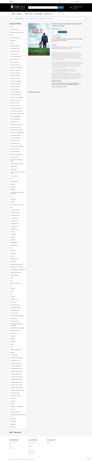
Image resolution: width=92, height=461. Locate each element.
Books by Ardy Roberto (15, 51)
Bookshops (38, 14)
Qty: (52, 31)
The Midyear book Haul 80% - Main (17, 390)
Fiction (11, 207)
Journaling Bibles (13, 242)
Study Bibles (12, 341)
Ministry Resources (14, 275)
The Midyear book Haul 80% (16, 382)
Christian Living (13, 169)
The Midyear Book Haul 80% (71, 38)
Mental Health (13, 261)
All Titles (12, 26)
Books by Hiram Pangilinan (15, 81)
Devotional (12, 184)
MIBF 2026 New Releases (15, 272)
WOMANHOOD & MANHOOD (16, 406)
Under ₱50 (12, 403)
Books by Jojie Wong (14, 89)
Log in (74, 1)
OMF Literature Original (15, 304)
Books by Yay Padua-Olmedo (16, 154)
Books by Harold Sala (14, 78)
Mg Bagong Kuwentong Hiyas (16, 264)
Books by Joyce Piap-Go (15, 100)
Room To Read (13, 333)
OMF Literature (12, 442)
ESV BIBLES (13, 199)
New (11, 280)
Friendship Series (13, 220)
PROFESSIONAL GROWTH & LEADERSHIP (16, 324)
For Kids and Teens (14, 218)
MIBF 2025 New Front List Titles (16, 266)
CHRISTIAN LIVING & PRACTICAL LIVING (17, 172)
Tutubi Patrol (12, 401)
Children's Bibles (13, 166)
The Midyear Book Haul (19, 18)
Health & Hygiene (13, 226)
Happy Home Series (14, 223)
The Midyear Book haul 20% (16, 363)
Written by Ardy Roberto (15, 412)
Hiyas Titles (12, 231)
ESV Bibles (12, 201)
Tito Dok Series (13, 398)
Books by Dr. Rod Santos (15, 70)
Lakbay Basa (13, 250)
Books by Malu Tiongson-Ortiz (16, 110)
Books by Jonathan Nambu (15, 91)
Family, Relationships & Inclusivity (17, 204)
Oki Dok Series (13, 302)
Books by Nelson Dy (14, 121)
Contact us (48, 14)
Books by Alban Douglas (15, 45)
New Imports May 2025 (15, 283)
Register (79, 1)
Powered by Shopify (30, 459)
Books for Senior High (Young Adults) (16, 160)
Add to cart (62, 32)
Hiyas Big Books (13, 229)
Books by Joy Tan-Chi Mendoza (16, 97)
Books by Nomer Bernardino (16, 124)
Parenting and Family (14, 310)
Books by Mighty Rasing (15, 119)
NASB (11, 277)
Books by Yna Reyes (14, 157)
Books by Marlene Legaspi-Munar (17, 113)
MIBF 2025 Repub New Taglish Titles (17, 269)
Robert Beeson (58, 37)
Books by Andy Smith (14, 48)
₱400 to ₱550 (63, 40)
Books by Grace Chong (15, 75)
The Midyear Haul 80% (15, 393)
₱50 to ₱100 (12, 426)
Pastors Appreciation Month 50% (17, 315)
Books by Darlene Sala (15, 64)
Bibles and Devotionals (15, 37)
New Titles (29, 14)
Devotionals (12, 186)
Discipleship (12, 189)
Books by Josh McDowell (15, 94)
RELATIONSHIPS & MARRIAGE (17, 328)
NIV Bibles (12, 288)
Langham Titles (13, 253)
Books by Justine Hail (14, 102)
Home (13, 14)
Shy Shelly (12, 336)
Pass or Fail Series (14, 313)
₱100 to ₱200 (13, 418)
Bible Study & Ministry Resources (17, 32)
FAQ (10, 444)
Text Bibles (12, 352)
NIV (11, 285)
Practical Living (31, 449)
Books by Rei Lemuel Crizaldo (16, 129)
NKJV (11, 291)
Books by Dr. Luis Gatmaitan (16, 67)
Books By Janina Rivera (15, 86)
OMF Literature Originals (15, 307)
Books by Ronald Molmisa (15, 138)
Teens (11, 346)
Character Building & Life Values (16, 163)
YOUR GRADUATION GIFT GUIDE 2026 (17, 415)
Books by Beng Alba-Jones (15, 56)
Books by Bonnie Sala (14, 62)
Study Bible (12, 338)
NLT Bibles (12, 296)
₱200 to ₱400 (13, 421)
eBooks (10, 446)
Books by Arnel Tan (14, 54)
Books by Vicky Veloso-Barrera (16, 146)
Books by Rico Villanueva (15, 135)
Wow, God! (12, 409)
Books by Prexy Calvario (15, 127)
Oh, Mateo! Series (14, 299)
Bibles (11, 35)
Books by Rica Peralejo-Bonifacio (17, 132)
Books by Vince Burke (14, 148)
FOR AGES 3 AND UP (15, 210)
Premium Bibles (13, 318)
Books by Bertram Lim (15, 59)
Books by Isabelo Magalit (15, 83)
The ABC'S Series (14, 355)
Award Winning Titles (14, 29)
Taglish (11, 344)
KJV (11, 248)
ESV (11, 196)
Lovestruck (12, 256)
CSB (11, 178)
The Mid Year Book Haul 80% (16, 357)
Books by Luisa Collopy (15, 105)
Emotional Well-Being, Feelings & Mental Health (17, 193)
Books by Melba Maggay (15, 116)
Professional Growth (14, 321)
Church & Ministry (14, 176)
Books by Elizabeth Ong (15, 73)
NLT (11, 294)
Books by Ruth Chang (14, 143)
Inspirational (12, 237)
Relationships (30, 453)
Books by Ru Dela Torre (15, 140)
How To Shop (12, 448)
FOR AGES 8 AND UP (15, 212)
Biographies (12, 40)
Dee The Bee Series (14, 181)
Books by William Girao (15, 151)
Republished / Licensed (15, 330)
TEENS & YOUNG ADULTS (16, 349)
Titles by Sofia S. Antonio (15, 395)
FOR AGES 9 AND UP (15, 215)
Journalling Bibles (13, 245)
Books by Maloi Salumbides (16, 108)
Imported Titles (13, 234)
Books (19, 14)
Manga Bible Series (14, 258)
